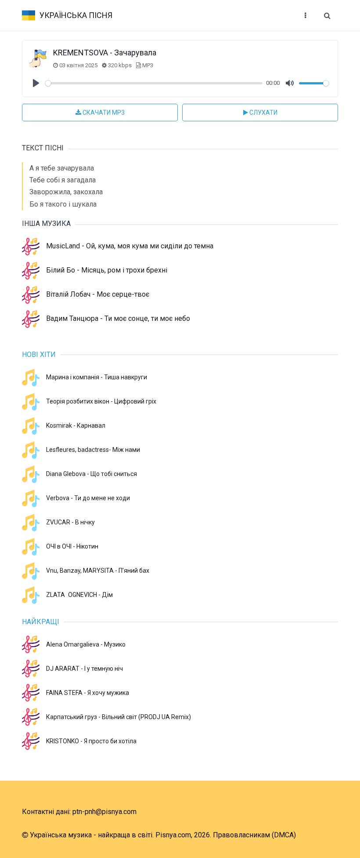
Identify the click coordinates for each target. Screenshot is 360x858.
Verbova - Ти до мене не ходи (88, 498)
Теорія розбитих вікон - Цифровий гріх (101, 401)
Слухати (262, 112)
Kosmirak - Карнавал (75, 425)
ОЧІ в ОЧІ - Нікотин (72, 546)
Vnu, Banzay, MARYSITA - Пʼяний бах (97, 570)
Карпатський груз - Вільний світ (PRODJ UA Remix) (118, 716)
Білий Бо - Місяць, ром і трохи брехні (106, 270)
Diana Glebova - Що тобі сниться (91, 473)
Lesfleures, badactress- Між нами (93, 449)
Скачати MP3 (103, 112)
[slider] (154, 83)
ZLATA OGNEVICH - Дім (79, 594)
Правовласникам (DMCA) (254, 835)
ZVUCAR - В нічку (70, 522)
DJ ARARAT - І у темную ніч (84, 668)
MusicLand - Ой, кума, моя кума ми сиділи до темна (129, 246)
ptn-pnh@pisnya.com (104, 811)
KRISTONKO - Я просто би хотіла (91, 741)
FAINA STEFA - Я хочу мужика (87, 692)
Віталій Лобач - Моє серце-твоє (97, 294)
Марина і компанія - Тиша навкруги (96, 377)
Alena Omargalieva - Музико (86, 644)
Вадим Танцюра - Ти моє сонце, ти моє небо (118, 318)
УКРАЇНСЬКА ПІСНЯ (76, 15)
